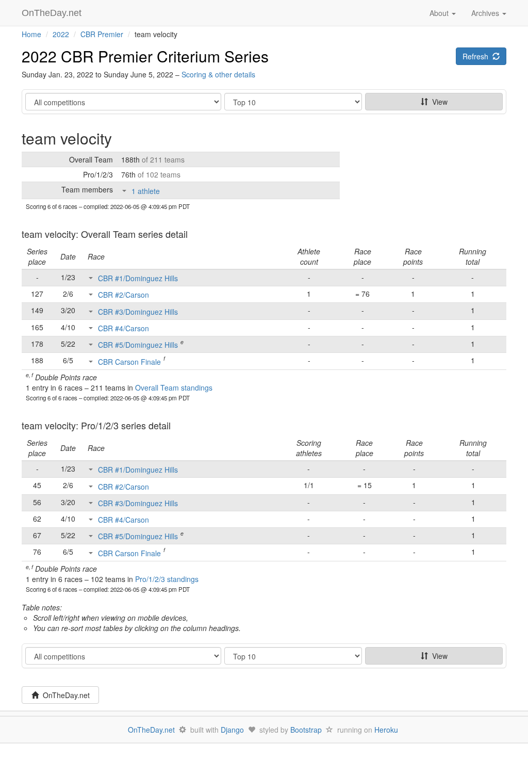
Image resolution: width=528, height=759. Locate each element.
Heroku (386, 729)
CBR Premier (101, 34)
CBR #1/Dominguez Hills (138, 278)
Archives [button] (486, 13)
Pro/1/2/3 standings (167, 579)
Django (232, 729)
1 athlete (145, 191)
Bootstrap (306, 729)
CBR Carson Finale (129, 362)
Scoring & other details (218, 74)
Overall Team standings (173, 387)
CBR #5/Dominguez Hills (138, 345)
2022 (61, 34)
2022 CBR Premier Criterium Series (145, 56)
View (438, 101)
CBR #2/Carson (123, 294)
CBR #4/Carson (123, 328)
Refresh (477, 56)
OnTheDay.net (53, 13)
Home (31, 34)
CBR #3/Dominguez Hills (138, 311)
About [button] (440, 13)
